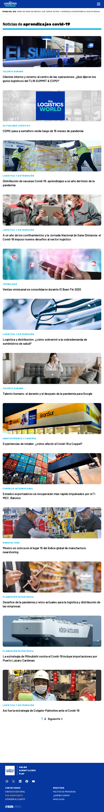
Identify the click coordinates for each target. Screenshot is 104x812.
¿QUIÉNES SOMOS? (61, 795)
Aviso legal (59, 799)
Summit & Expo (27, 770)
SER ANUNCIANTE (14, 795)
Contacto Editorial (15, 792)
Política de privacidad (64, 792)
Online (23, 767)
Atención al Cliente (15, 799)
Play (21, 774)
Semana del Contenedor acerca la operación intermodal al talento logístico (56, 11)
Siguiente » (55, 719)
